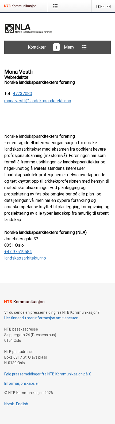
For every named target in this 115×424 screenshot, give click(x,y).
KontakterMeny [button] (51, 47)
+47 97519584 (18, 251)
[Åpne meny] (56, 6)
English (22, 404)
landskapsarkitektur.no (25, 258)
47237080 (22, 93)
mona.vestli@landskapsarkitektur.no (37, 101)
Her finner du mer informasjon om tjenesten (41, 318)
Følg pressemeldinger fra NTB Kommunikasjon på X (47, 374)
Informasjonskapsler (21, 383)
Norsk (9, 404)
